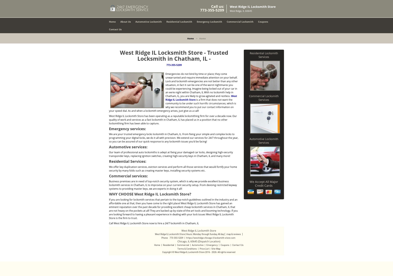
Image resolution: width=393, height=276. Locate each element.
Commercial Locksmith (240, 21)
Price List (204, 249)
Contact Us (115, 29)
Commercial (183, 245)
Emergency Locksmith (209, 21)
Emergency (212, 245)
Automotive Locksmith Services (263, 140)
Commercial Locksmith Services (264, 98)
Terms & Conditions (187, 249)
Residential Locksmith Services (264, 55)
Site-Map (215, 249)
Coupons (263, 21)
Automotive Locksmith (148, 21)
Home (112, 21)
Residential (168, 245)
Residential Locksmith (179, 21)
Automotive (198, 245)
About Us (125, 21)
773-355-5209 (212, 10)
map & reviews (233, 234)
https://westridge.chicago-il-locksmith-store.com (210, 238)
